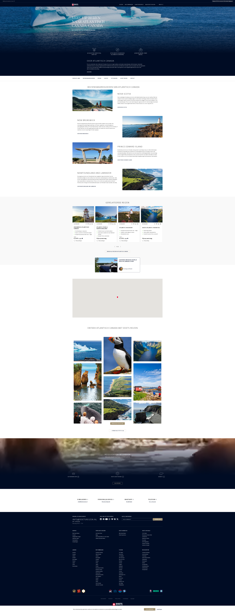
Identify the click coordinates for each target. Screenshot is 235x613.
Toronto (120, 571)
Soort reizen (123, 78)
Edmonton (121, 578)
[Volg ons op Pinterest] (115, 519)
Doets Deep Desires (146, 557)
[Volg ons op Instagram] (109, 519)
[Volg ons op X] (117, 519)
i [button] (113, 499)
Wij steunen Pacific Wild (147, 535)
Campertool (144, 536)
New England (98, 576)
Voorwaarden (75, 540)
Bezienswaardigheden (89, 78)
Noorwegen (74, 559)
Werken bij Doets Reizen (100, 538)
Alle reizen (117, 483)
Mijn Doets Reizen (150, 4)
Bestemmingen (129, 4)
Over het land (76, 78)
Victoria (120, 562)
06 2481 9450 (129, 501)
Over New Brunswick (82, 133)
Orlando (120, 569)
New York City (121, 559)
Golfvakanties (145, 567)
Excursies (144, 540)
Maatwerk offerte (145, 538)
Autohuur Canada (145, 545)
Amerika (74, 552)
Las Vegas (121, 552)
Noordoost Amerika (99, 574)
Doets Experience (122, 535)
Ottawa (120, 579)
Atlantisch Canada (99, 584)
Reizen (121, 4)
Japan (73, 562)
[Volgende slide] (120, 246)
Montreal (120, 567)
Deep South (98, 572)
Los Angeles (121, 555)
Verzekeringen (75, 541)
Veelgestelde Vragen (76, 536)
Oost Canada (98, 583)
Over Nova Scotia (122, 107)
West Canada (98, 554)
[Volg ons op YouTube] (106, 519)
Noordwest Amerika (99, 567)
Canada (74, 554)
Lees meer (89, 71)
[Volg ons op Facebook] (103, 519)
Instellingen (159, 609)
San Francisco (121, 557)
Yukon (97, 581)
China (73, 564)
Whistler (120, 561)
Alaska (97, 579)
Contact (132, 78)
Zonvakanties (144, 564)
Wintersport (144, 561)
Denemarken (74, 566)
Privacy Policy (117, 598)
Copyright (132, 598)
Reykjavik (121, 566)
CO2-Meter (144, 533)
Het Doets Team (99, 533)
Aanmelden (158, 519)
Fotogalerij (114, 78)
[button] (88, 350)
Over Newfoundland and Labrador (86, 186)
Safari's (143, 562)
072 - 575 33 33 (152, 501)
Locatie (106, 78)
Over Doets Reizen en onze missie (102, 536)
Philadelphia (121, 584)
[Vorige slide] (114, 246)
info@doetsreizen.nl (82, 501)
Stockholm (121, 572)
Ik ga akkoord (149, 609)
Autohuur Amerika (145, 543)
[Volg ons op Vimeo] (112, 519)
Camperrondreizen (146, 552)
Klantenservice (139, 4)
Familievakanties (145, 566)
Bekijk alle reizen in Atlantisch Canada (117, 251)
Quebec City (121, 581)
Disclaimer (110, 598)
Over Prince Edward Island (125, 160)
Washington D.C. (122, 574)
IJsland (73, 555)
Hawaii (97, 578)
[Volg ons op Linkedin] (101, 519)
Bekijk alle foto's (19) (117, 423)
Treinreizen (144, 555)
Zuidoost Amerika (99, 571)
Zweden (74, 557)
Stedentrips (144, 559)
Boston (120, 576)
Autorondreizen (145, 554)
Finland (73, 561)
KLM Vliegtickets (145, 541)
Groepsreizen (144, 569)
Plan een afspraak (106, 501)
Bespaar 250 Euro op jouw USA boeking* (222, 1)
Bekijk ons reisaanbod (80, 34)
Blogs (97, 535)
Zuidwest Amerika (99, 552)
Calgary (120, 564)
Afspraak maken (75, 538)
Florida (97, 566)
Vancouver (121, 554)
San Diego (121, 583)
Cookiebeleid (125, 598)
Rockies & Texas (99, 569)
